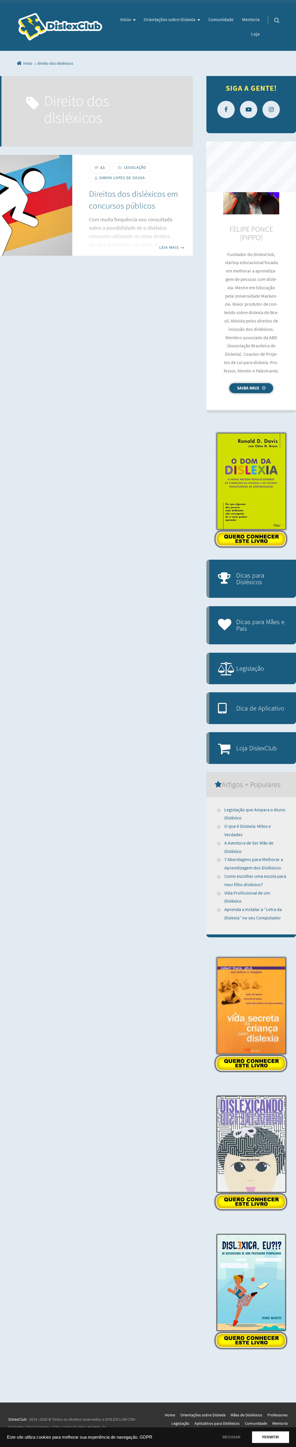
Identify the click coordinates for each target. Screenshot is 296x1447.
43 (102, 167)
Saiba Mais (248, 388)
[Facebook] (226, 109)
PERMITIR (270, 1437)
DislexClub (17, 1419)
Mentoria (251, 19)
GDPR (146, 1437)
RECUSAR (231, 1437)
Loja (255, 34)
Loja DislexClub (256, 748)
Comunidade (221, 19)
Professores (277, 1415)
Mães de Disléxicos (246, 1415)
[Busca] (271, 14)
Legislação (135, 167)
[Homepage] (60, 27)
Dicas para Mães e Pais (260, 625)
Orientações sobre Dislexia (169, 19)
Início (125, 19)
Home (170, 1415)
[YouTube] (248, 109)
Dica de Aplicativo (260, 708)
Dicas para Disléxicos (250, 578)
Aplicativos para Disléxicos (217, 1423)
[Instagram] (271, 109)
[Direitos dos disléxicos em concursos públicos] (36, 205)
